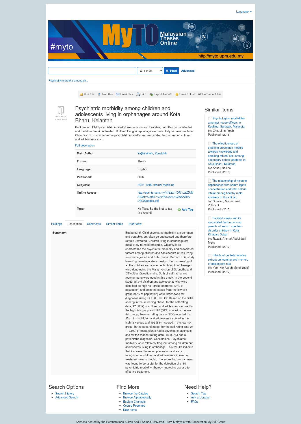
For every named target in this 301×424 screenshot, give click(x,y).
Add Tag (187, 209)
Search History (64, 393)
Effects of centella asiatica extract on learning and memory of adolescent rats (228, 259)
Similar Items (114, 224)
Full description (85, 145)
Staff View (134, 224)
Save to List (187, 94)
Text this (107, 94)
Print (143, 94)
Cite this (89, 94)
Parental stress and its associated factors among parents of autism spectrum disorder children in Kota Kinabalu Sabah (225, 226)
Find (173, 71)
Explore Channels (134, 401)
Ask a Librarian (200, 397)
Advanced (188, 71)
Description (74, 224)
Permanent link (211, 94)
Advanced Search (66, 397)
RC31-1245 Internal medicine (155, 185)
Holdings (56, 224)
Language (242, 11)
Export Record (163, 94)
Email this (126, 94)
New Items (130, 409)
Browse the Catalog (135, 393)
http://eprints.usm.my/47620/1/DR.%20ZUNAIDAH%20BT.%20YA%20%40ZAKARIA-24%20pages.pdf (165, 196)
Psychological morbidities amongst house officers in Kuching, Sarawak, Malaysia (226, 122)
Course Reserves (134, 405)
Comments (94, 224)
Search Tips (198, 393)
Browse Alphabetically (137, 397)
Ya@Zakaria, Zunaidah (152, 153)
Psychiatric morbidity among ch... (68, 80)
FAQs (194, 401)
